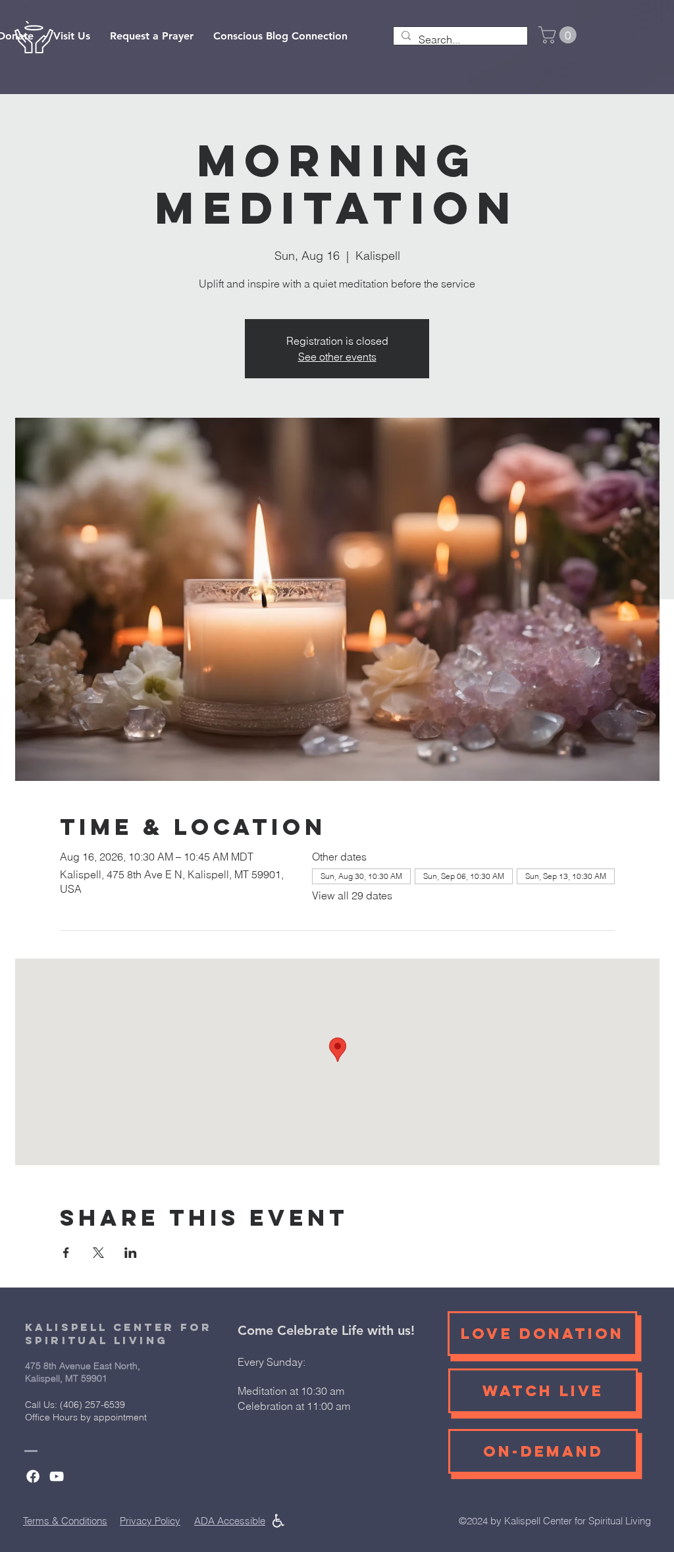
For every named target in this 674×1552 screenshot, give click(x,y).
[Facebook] (32, 1476)
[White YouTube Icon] (56, 1476)
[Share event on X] (98, 1252)
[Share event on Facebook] (66, 1252)
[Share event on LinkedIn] (130, 1252)
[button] (559, 34)
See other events (337, 356)
